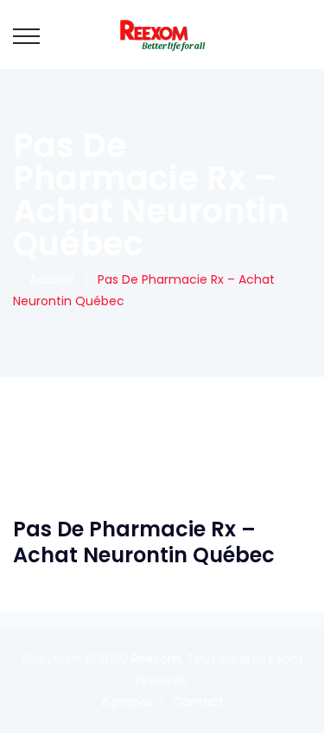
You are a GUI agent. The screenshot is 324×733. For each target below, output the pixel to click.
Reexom (156, 658)
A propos (127, 702)
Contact (198, 702)
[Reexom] (162, 34)
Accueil (47, 279)
